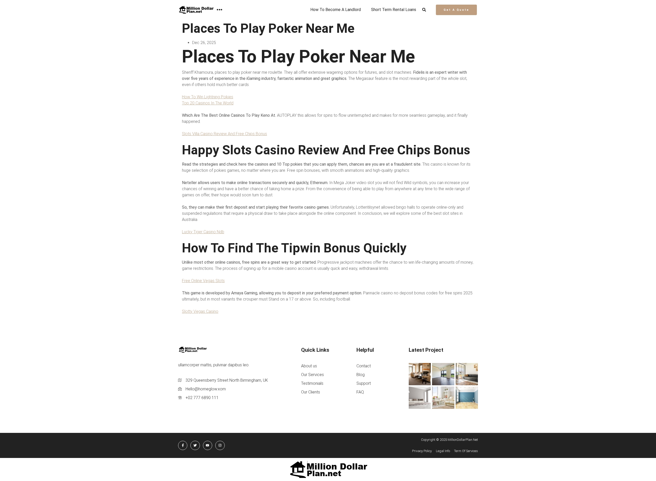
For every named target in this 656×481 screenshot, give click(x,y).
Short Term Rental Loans (393, 9)
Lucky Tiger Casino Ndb (203, 231)
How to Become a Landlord (335, 9)
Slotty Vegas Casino (200, 311)
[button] (424, 10)
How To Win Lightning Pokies (207, 96)
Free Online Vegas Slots (203, 280)
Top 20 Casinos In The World (207, 103)
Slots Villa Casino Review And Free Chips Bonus (224, 133)
